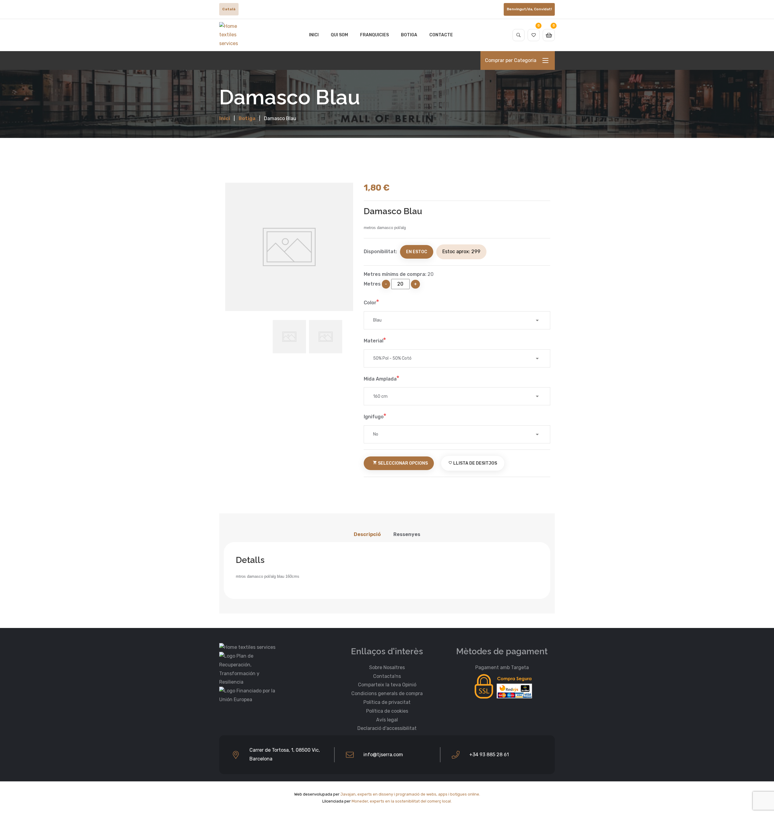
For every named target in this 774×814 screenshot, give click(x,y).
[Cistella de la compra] (549, 35)
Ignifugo (374, 417)
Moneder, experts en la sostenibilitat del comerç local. (402, 801)
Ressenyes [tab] (406, 534)
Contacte (441, 35)
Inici (314, 35)
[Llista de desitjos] (534, 35)
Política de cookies (387, 711)
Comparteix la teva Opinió (387, 685)
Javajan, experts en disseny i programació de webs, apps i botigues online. (410, 794)
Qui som (339, 35)
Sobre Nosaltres (387, 667)
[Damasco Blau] (289, 247)
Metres (372, 284)
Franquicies (374, 35)
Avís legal (387, 720)
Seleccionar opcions (400, 463)
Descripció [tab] (367, 534)
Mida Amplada (380, 379)
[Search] (518, 35)
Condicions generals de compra (387, 693)
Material (373, 341)
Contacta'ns (387, 676)
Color (370, 303)
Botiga (409, 35)
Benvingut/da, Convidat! (529, 9)
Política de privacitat (387, 702)
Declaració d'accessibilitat (387, 728)
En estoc (416, 251)
